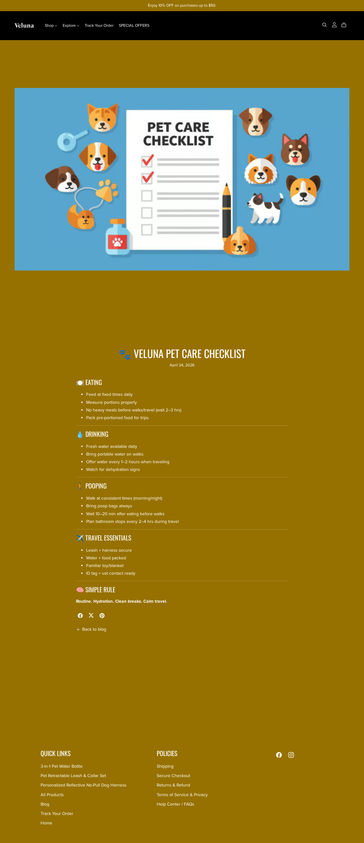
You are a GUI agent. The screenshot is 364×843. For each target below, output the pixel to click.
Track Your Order (99, 25)
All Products (52, 794)
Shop (50, 25)
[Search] (324, 25)
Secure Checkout (173, 775)
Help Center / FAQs (175, 804)
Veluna (24, 25)
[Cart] (345, 25)
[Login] (334, 24)
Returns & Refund (173, 785)
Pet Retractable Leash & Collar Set (73, 775)
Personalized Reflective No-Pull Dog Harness (83, 785)
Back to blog (94, 629)
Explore (70, 25)
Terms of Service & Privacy (182, 794)
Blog (45, 804)
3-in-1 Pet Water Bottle (62, 766)
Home (46, 823)
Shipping (165, 766)
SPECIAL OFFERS (134, 25)
